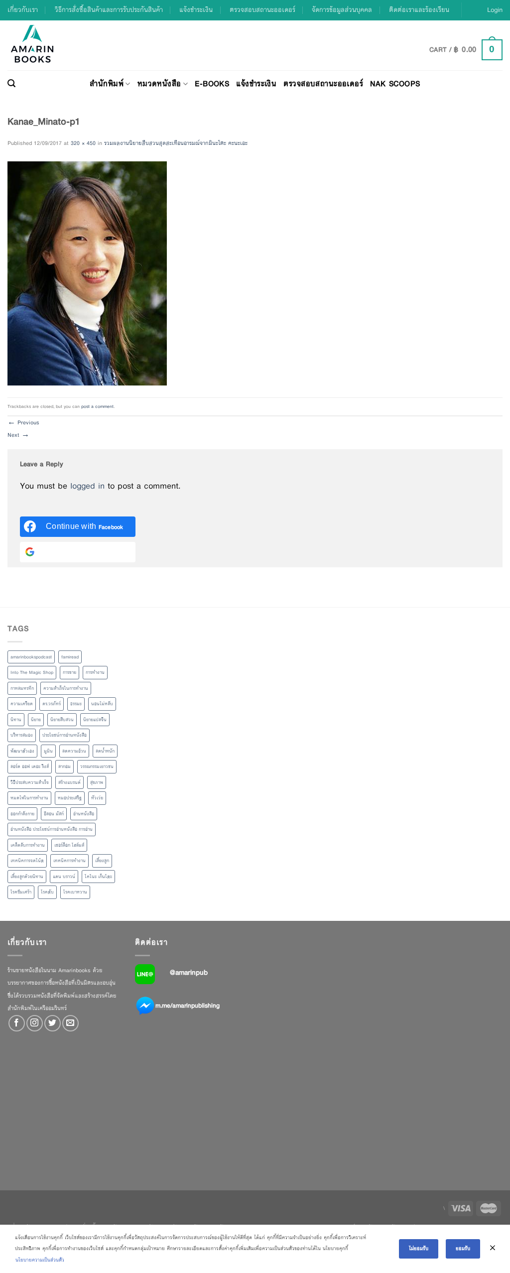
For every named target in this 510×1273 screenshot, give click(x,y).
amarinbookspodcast (31, 657)
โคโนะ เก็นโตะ (98, 877)
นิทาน (15, 720)
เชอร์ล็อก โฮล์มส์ (69, 845)
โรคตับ (47, 892)
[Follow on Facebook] (16, 1023)
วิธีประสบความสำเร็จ (29, 782)
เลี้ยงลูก (102, 861)
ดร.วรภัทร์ (51, 704)
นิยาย (36, 720)
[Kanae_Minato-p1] (87, 273)
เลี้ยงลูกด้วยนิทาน (26, 877)
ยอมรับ (463, 1248)
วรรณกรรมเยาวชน (97, 766)
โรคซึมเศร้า (20, 892)
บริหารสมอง (21, 735)
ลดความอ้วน (74, 751)
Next (18, 435)
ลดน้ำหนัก (105, 751)
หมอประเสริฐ (70, 798)
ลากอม (64, 766)
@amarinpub (189, 972)
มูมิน (48, 751)
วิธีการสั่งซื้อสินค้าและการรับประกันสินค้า (109, 9)
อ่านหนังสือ (83, 814)
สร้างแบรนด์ (69, 782)
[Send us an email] (70, 1023)
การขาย (69, 672)
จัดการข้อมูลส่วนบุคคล (342, 9)
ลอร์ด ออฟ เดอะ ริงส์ (29, 766)
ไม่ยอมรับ (418, 1248)
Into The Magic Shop (31, 672)
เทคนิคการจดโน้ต (27, 861)
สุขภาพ (96, 782)
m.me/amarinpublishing (187, 1005)
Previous (23, 422)
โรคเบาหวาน (75, 892)
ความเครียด (21, 704)
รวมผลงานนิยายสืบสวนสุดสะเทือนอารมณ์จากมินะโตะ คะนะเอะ (176, 143)
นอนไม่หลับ (102, 704)
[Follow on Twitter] (52, 1023)
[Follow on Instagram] (34, 1023)
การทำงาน (95, 672)
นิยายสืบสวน (62, 720)
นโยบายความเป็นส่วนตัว (39, 1260)
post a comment (97, 406)
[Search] (11, 84)
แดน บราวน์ (64, 877)
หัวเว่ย (97, 798)
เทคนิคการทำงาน (69, 861)
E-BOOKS (212, 83)
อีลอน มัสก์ (54, 814)
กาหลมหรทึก (22, 688)
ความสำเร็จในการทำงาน (65, 688)
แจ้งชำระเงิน (196, 9)
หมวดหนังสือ (159, 83)
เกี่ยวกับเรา (22, 9)
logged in (87, 486)
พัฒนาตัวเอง (22, 751)
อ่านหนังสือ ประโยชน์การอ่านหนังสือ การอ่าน (51, 829)
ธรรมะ (76, 704)
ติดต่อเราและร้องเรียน (419, 9)
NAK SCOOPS (395, 83)
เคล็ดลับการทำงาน (27, 845)
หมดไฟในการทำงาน (29, 798)
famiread (70, 657)
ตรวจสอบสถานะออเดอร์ (262, 9)
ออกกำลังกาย (22, 814)
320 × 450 (83, 143)
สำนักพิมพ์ (107, 83)
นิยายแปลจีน (95, 720)
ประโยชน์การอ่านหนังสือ (64, 735)
